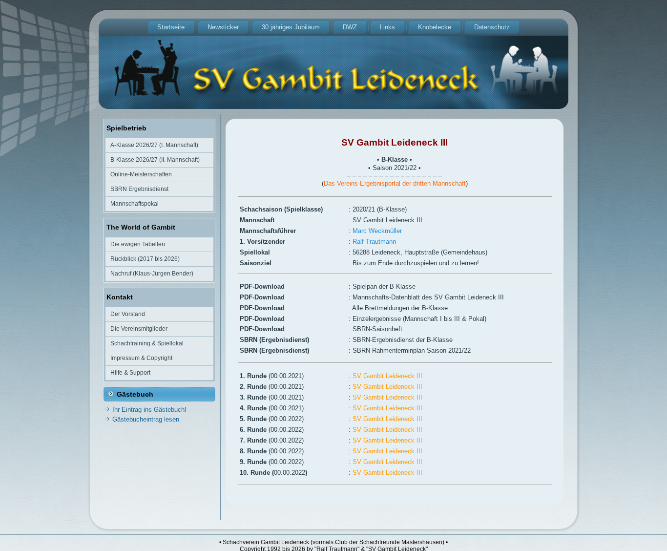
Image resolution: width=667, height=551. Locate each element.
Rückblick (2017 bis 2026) (145, 258)
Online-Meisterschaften (141, 174)
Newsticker (223, 27)
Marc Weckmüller (377, 230)
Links (387, 27)
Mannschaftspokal (134, 203)
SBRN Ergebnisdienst (139, 189)
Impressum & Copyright (141, 358)
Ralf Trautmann (374, 241)
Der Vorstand (127, 314)
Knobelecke (434, 27)
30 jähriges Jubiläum (291, 27)
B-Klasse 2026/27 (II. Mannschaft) (155, 159)
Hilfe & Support (130, 372)
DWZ (350, 27)
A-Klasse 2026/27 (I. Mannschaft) (154, 145)
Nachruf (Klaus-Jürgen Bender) (151, 273)
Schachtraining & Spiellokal (147, 343)
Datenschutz (492, 27)
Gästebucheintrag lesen (145, 419)
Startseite (171, 27)
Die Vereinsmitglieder (138, 328)
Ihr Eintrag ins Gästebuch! (149, 409)
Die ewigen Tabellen (137, 244)
